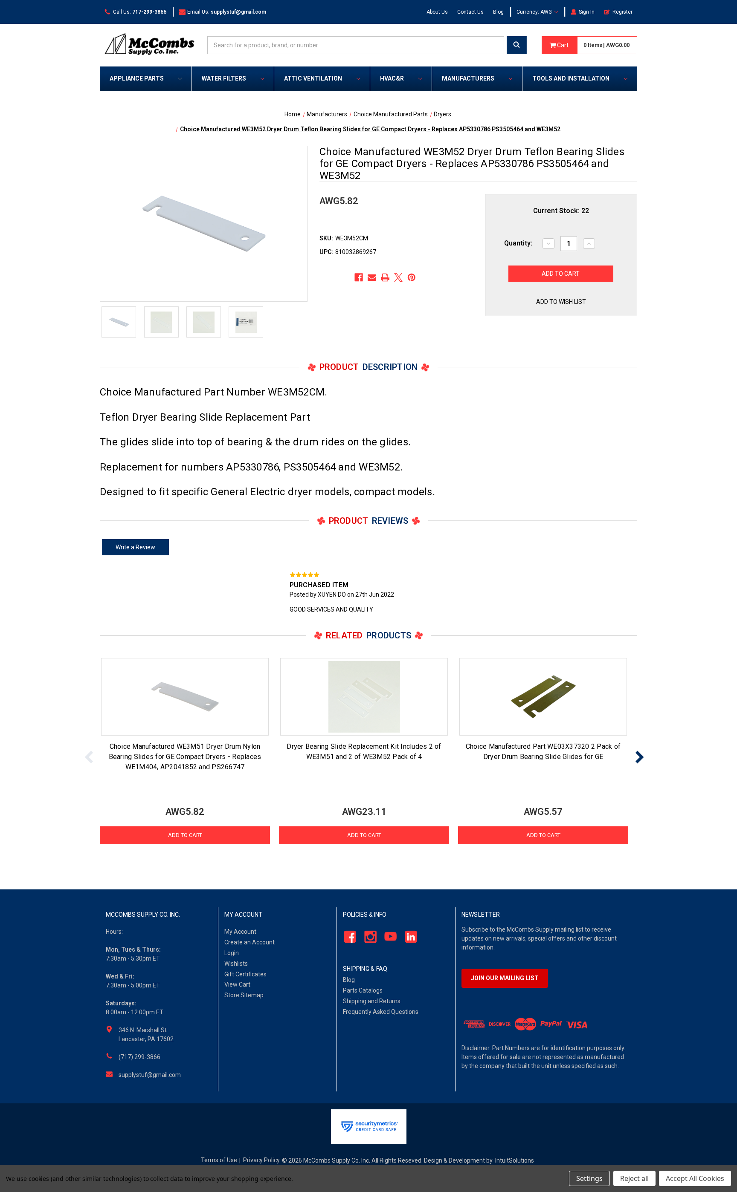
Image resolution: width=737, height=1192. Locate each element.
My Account (240, 931)
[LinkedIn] (408, 937)
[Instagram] (368, 937)
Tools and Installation (570, 78)
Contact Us (470, 12)
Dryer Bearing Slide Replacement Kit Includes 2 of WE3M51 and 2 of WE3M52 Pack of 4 (364, 751)
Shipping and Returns (371, 1001)
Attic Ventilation (313, 78)
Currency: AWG (534, 12)
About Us (437, 12)
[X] (398, 277)
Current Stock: (561, 211)
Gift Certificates (245, 974)
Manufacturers (468, 78)
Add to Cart (185, 835)
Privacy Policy (261, 1160)
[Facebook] (358, 277)
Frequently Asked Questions (380, 1011)
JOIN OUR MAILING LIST (505, 978)
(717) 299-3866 (139, 1056)
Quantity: (518, 243)
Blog (498, 12)
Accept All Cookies (695, 1178)
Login (231, 953)
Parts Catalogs (363, 990)
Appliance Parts (137, 78)
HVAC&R (392, 78)
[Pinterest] (411, 277)
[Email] (372, 277)
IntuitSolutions (514, 1160)
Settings (589, 1178)
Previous (89, 757)
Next (639, 757)
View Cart (237, 984)
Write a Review (135, 547)
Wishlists (236, 963)
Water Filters (224, 78)
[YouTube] (388, 937)
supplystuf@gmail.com (150, 1074)
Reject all (634, 1178)
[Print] (385, 277)
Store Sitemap (244, 995)
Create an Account (249, 942)
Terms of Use (219, 1160)
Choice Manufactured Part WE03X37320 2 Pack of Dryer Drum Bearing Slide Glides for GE (543, 751)
